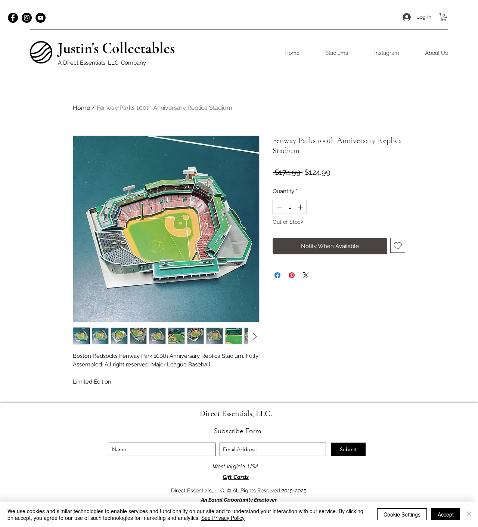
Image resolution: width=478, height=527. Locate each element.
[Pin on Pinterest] (291, 275)
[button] (443, 17)
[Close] (469, 514)
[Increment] (301, 207)
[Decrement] (279, 207)
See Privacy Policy (223, 517)
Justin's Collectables (116, 48)
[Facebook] (13, 18)
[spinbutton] (290, 207)
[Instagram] (27, 18)
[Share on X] (305, 275)
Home (81, 107)
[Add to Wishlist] (398, 245)
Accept (446, 514)
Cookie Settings (402, 514)
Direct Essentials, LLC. (236, 413)
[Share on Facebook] (277, 275)
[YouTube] (40, 18)
